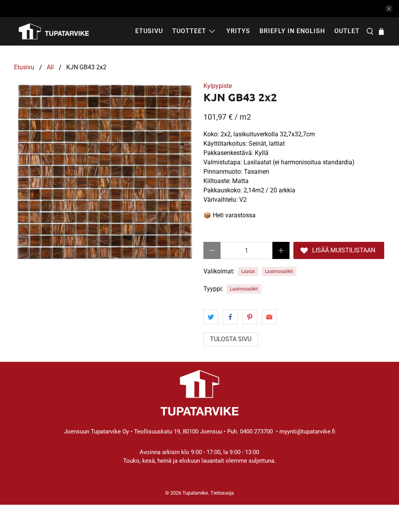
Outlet (347, 31)
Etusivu (149, 31)
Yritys (238, 31)
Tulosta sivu (230, 339)
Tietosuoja (222, 493)
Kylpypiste (217, 86)
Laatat (248, 271)
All (50, 67)
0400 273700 (256, 431)
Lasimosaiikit (279, 271)
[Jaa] (210, 317)
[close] (389, 8)
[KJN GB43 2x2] (105, 172)
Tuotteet (189, 31)
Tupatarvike (195, 493)
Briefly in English (292, 31)
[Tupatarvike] (54, 31)
